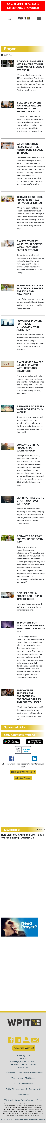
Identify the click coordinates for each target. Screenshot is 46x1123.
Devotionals (12, 829)
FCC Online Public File (23, 1083)
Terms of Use (17, 1078)
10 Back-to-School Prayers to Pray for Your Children (30, 199)
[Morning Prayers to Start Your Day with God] (7, 499)
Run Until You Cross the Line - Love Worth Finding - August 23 (22, 836)
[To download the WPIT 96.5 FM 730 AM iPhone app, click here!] (34, 741)
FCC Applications (12, 1100)
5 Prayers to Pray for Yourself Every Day (30, 539)
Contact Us (23, 1067)
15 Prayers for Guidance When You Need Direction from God (31, 627)
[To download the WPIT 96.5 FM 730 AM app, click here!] (11, 741)
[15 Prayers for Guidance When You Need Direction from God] (7, 624)
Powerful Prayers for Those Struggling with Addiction (29, 325)
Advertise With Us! (23, 778)
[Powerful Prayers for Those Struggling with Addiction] (7, 322)
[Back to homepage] (24, 18)
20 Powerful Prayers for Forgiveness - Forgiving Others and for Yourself (29, 696)
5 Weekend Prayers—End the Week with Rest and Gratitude (30, 366)
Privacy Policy (36, 1072)
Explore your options (22, 772)
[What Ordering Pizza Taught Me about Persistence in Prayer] (7, 145)
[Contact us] (34, 1040)
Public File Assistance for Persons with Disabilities (23, 1092)
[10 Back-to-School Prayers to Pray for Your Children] (7, 198)
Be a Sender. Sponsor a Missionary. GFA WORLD (23, 6)
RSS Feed (8, 55)
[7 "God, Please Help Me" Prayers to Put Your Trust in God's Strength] (7, 63)
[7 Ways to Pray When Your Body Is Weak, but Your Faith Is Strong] (7, 243)
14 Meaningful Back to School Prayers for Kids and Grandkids (30, 290)
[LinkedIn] (34, 758)
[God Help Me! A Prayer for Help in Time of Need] (7, 594)
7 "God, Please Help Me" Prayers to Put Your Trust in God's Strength (30, 66)
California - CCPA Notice (17, 1072)
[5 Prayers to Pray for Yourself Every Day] (7, 538)
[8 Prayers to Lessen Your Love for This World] (7, 408)
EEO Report (30, 1078)
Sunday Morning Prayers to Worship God (28, 447)
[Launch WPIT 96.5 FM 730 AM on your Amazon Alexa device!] (23, 750)
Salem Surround (28, 1100)
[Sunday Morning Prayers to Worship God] (7, 446)
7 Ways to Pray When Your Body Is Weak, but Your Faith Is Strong (30, 246)
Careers (40, 1100)
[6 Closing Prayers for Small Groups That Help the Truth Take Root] (7, 104)
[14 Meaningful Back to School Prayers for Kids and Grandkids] (7, 287)
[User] (26, 1041)
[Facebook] (11, 758)
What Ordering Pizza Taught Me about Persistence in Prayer (30, 148)
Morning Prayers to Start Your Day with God (30, 500)
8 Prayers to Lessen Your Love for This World (30, 409)
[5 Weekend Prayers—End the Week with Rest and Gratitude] (7, 364)
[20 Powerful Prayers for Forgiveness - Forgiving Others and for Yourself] (7, 692)
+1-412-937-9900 (27, 1064)
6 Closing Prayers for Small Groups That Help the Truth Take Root (29, 107)
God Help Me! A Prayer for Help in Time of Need (29, 596)
